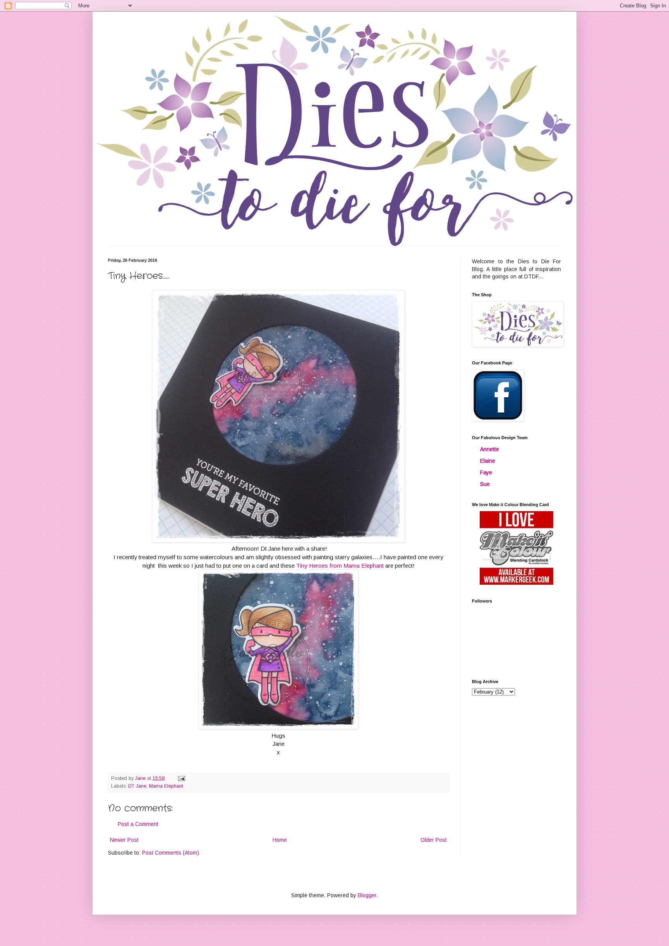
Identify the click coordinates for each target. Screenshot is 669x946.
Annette (489, 449)
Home (280, 840)
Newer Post (124, 840)
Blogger (367, 895)
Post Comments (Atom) (170, 853)
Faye (486, 472)
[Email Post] (181, 778)
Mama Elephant (166, 786)
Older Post (433, 840)
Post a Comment (138, 824)
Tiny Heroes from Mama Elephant (340, 565)
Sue (485, 484)
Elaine (487, 461)
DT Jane (137, 786)
